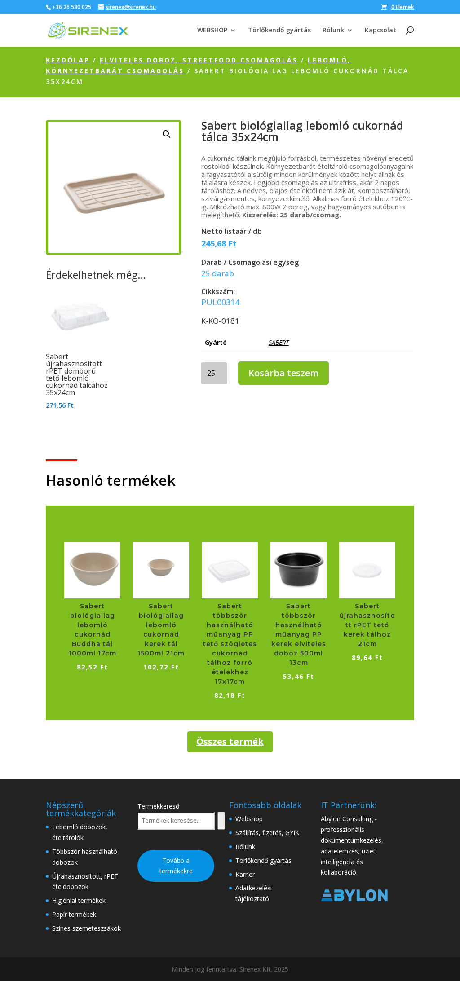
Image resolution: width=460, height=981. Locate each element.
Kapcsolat (380, 30)
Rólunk (333, 30)
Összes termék (230, 741)
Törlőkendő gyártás (279, 30)
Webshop (249, 818)
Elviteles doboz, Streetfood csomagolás (199, 60)
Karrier (245, 874)
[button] (167, 134)
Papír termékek (74, 914)
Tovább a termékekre (176, 865)
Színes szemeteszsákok (86, 928)
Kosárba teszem (283, 373)
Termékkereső (158, 806)
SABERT (279, 342)
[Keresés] (221, 821)
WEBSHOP (212, 30)
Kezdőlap (68, 60)
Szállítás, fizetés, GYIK (267, 832)
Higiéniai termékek (79, 900)
